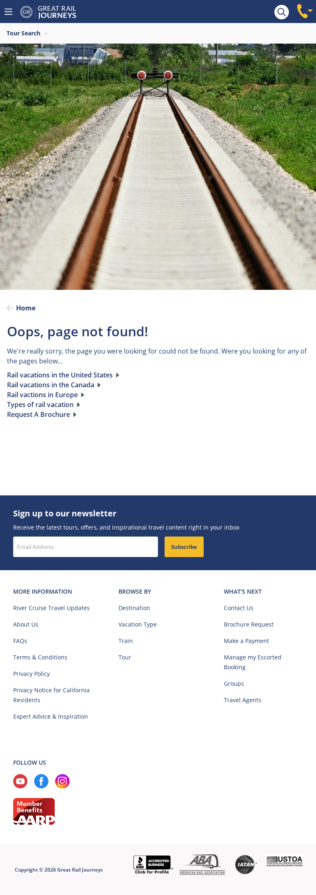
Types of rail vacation (40, 404)
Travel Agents (242, 700)
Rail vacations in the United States (60, 374)
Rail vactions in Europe (42, 394)
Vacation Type (137, 624)
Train (125, 641)
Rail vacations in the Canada (50, 384)
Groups (234, 683)
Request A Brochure (38, 414)
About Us (25, 624)
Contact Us (238, 608)
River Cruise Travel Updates (51, 608)
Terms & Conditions (40, 657)
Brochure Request (249, 624)
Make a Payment (246, 641)
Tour (124, 657)
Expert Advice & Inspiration (50, 716)
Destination (134, 608)
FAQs (20, 641)
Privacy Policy (31, 674)
